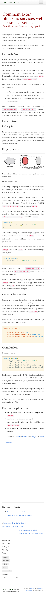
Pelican (32, 588)
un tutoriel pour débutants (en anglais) (20, 419)
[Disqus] (23, 471)
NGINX (5, 564)
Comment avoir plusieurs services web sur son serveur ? (23, 19)
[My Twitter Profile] (5, 578)
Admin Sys (5, 550)
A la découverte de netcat (19, 513)
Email (42, 436)
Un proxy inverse (11, 149)
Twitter (17, 436)
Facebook (25, 436)
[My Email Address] (16, 578)
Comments (8, 442)
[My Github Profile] (10, 578)
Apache (6, 557)
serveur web (7, 571)
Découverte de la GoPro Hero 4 (14, 524)
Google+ (34, 436)
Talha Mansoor (29, 590)
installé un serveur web (12, 134)
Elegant (40, 588)
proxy (5, 567)
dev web (6, 560)
